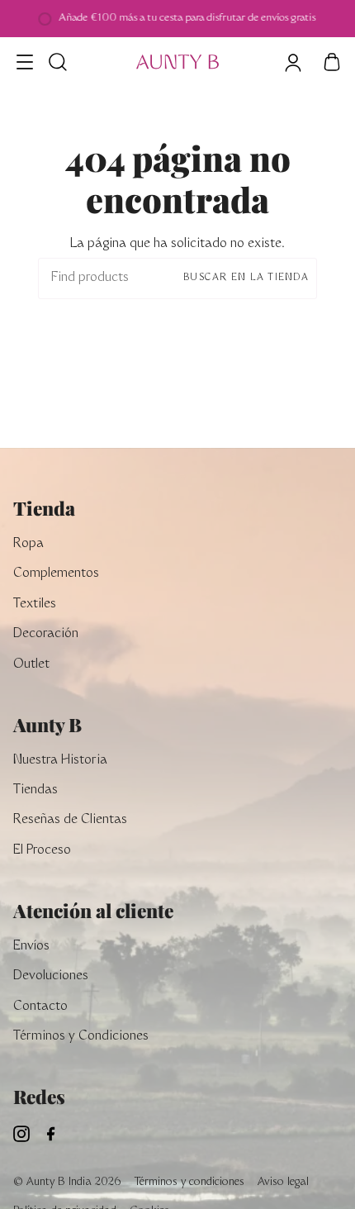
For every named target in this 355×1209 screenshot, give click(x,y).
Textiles (34, 604)
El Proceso (42, 851)
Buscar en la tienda (246, 278)
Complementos (56, 574)
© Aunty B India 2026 (67, 1183)
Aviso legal (283, 1183)
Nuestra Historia (60, 760)
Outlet (31, 665)
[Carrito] (332, 62)
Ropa (28, 544)
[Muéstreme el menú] (25, 62)
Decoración (45, 634)
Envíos (31, 946)
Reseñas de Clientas (70, 820)
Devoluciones (50, 976)
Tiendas (35, 790)
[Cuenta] (292, 62)
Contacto (40, 1007)
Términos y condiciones (189, 1183)
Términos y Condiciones (81, 1037)
